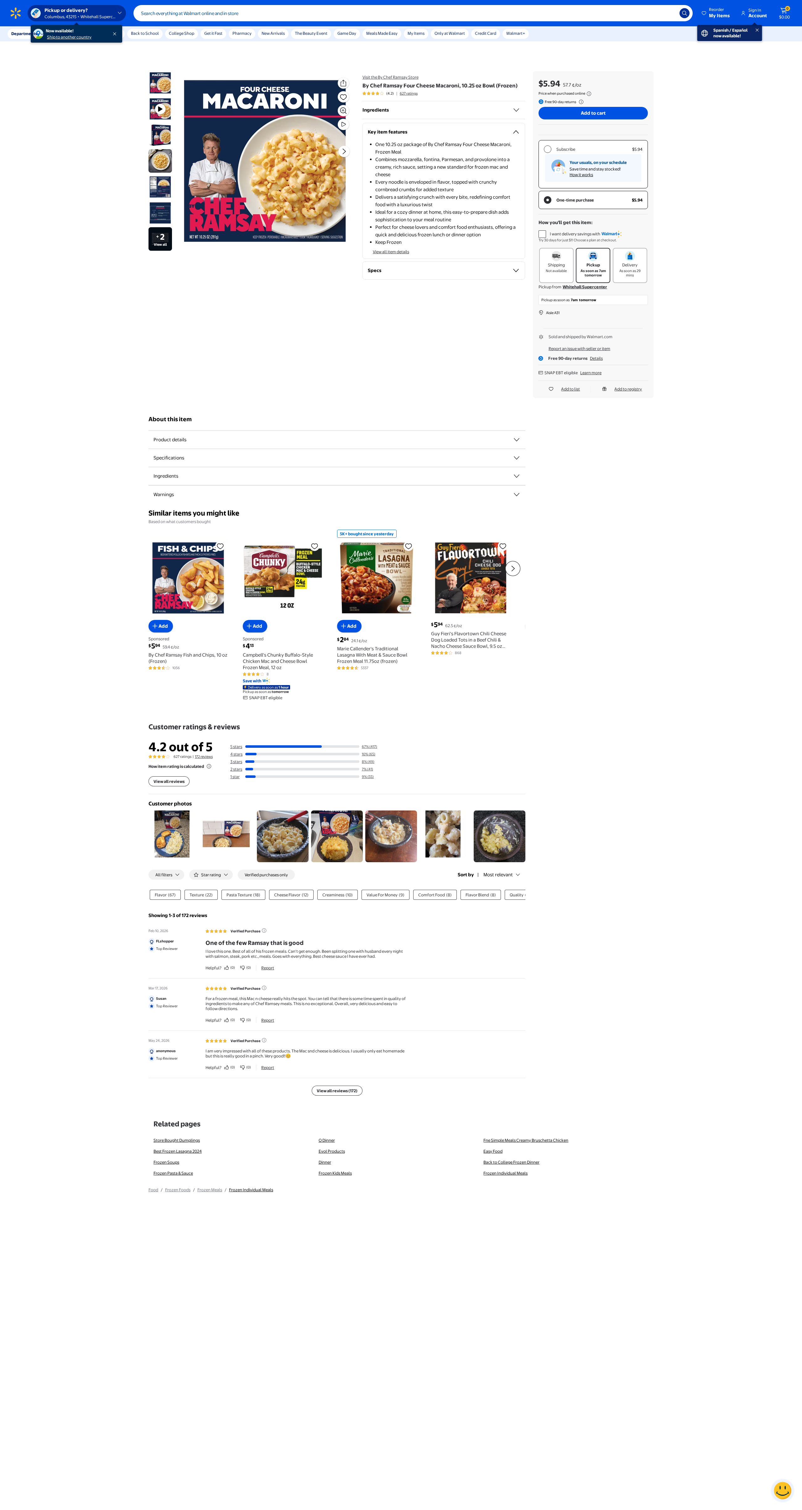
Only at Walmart (450, 33)
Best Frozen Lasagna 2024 (178, 1151)
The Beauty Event (311, 33)
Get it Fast (213, 33)
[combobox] (413, 13)
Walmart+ (515, 33)
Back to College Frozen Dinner (511, 1162)
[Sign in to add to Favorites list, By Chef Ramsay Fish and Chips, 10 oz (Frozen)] (220, 546)
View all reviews (169, 781)
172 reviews (204, 756)
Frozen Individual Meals (505, 1173)
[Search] (685, 13)
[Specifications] (516, 458)
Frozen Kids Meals (335, 1173)
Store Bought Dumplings (177, 1140)
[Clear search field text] (670, 13)
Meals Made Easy (382, 33)
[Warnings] (516, 495)
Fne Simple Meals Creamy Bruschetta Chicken (525, 1140)
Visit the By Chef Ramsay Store (390, 77)
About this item (170, 419)
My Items (416, 33)
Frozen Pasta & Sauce (173, 1173)
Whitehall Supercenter (585, 286)
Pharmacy (242, 33)
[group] (390, 93)
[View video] (343, 124)
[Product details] (516, 440)
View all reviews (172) (337, 1090)
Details (596, 358)
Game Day (346, 33)
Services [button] (63, 33)
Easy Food (493, 1151)
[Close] (116, 33)
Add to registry (628, 388)
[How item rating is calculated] (208, 766)
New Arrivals (273, 33)
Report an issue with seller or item (579, 348)
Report (267, 967)
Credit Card (485, 33)
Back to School (145, 33)
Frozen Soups (166, 1162)
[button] (716, 13)
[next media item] (344, 151)
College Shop (181, 33)
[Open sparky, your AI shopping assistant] (782, 1490)
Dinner (325, 1162)
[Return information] (580, 101)
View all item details (391, 251)
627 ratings (409, 93)
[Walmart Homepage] (16, 13)
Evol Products (332, 1151)
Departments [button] (24, 33)
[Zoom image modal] (343, 110)
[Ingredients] (516, 110)
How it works (581, 174)
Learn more (591, 372)
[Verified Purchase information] (264, 930)
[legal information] (588, 93)
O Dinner (327, 1140)
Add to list (570, 388)
